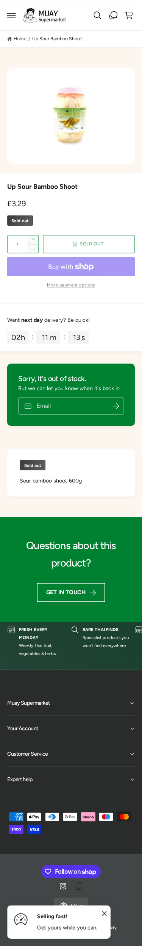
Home (20, 38)
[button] (12, 15)
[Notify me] (116, 406)
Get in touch (66, 592)
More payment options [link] (71, 285)
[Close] (104, 913)
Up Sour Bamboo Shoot (57, 38)
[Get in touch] (113, 15)
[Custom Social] (79, 886)
